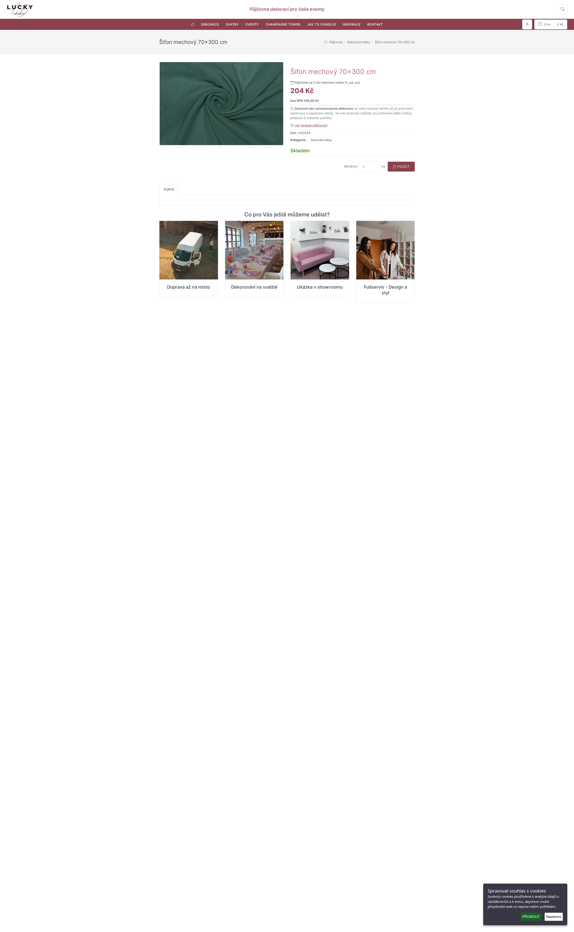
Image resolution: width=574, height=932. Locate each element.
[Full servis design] (385, 250)
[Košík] (551, 24)
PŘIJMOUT (531, 917)
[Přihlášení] (527, 24)
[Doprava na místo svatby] (188, 250)
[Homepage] (325, 42)
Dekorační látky (321, 140)
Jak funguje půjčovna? (311, 125)
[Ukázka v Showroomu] (320, 250)
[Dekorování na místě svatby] (254, 250)
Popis (169, 189)
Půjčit (403, 166)
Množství (350, 166)
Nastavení (553, 917)
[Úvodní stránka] (193, 24)
